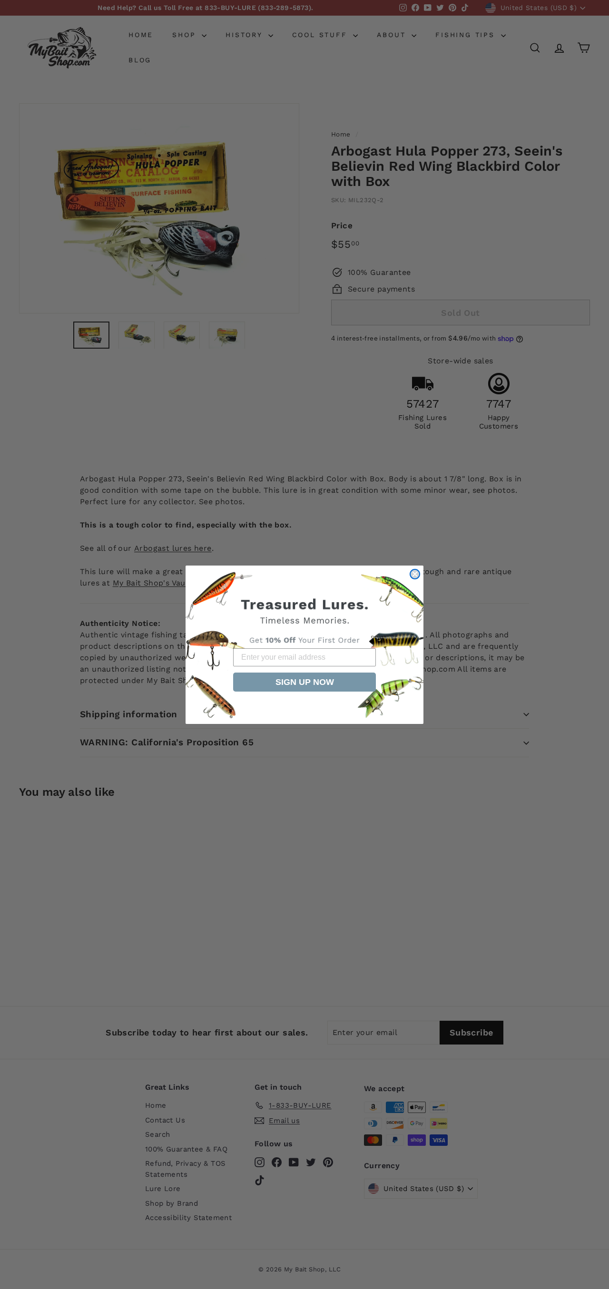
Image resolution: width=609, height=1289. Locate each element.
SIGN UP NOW (304, 682)
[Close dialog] (415, 574)
